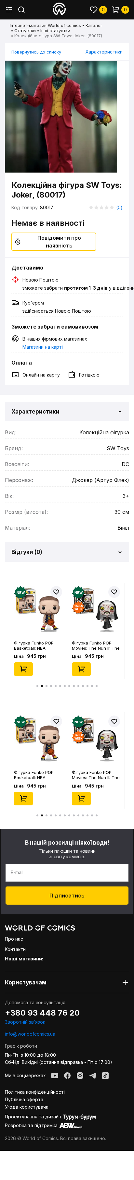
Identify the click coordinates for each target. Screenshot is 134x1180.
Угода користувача (26, 1107)
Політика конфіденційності (35, 1092)
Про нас (14, 939)
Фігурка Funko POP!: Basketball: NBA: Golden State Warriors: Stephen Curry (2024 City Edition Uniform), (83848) (37, 645)
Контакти (15, 949)
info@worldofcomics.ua (30, 1034)
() (119, 207)
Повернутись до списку (36, 51)
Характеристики (104, 51)
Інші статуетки (55, 30)
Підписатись (67, 895)
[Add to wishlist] (56, 592)
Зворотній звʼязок (25, 1022)
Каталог (94, 25)
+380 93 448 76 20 (42, 1012)
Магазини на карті (42, 347)
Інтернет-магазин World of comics (45, 25)
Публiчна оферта (24, 1099)
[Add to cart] (23, 669)
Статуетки (25, 30)
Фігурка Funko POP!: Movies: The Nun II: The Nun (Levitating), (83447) (96, 645)
